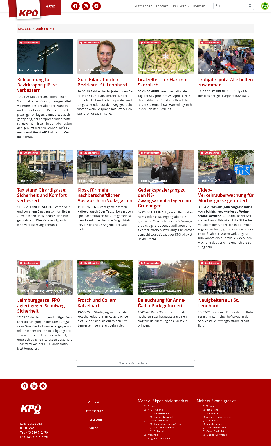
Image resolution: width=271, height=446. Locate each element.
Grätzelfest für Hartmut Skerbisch (163, 82)
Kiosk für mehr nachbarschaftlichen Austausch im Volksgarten (104, 195)
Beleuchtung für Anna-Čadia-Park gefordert (161, 302)
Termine (152, 406)
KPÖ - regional (155, 409)
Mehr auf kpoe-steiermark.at (163, 400)
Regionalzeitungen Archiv (167, 423)
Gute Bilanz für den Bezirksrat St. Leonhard (102, 82)
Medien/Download (158, 420)
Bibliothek (159, 431)
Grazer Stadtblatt (215, 431)
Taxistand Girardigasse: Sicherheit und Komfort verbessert (42, 195)
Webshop (153, 434)
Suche (93, 428)
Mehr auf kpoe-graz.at (216, 400)
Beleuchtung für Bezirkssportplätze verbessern (37, 85)
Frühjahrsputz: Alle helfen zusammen (225, 82)
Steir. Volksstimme (163, 427)
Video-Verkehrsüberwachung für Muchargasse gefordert (226, 195)
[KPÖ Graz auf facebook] (75, 5)
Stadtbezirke (213, 420)
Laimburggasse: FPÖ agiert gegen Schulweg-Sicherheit (41, 305)
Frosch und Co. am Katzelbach (96, 302)
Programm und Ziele (159, 438)
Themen (199, 6)
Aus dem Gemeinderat (218, 417)
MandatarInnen (214, 423)
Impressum (94, 419)
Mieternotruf (213, 413)
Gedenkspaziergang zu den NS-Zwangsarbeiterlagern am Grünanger (165, 198)
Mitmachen (143, 6)
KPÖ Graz (179, 6)
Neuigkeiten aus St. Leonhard (218, 302)
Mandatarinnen (161, 413)
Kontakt (161, 6)
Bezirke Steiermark (163, 417)
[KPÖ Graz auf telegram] (96, 5)
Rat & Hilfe (212, 409)
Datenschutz (94, 411)
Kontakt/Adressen (216, 427)
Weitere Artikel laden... (135, 363)
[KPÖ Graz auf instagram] (86, 5)
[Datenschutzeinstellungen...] (265, 6)
